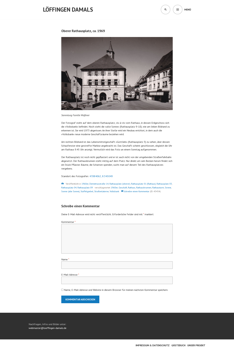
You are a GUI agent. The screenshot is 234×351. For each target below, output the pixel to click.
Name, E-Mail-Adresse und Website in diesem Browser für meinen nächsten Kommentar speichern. (116, 289)
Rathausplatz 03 (164, 183)
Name (65, 259)
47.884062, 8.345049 (101, 176)
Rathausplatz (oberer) (120, 183)
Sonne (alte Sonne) (70, 191)
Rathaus (131, 187)
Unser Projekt (196, 345)
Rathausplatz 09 (85, 187)
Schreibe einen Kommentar (136, 191)
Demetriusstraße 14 (99, 183)
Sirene (168, 187)
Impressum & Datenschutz (153, 345)
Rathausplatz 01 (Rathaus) (143, 183)
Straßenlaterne (101, 191)
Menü (187, 9)
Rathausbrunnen (143, 187)
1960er (85, 183)
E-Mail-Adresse (70, 274)
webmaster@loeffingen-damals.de (47, 328)
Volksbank (114, 191)
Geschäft (123, 187)
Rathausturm (158, 187)
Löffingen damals (68, 9)
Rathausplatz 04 (69, 187)
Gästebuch (178, 345)
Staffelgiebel (87, 191)
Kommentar (68, 221)
